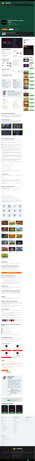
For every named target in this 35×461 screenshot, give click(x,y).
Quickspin (2, 226)
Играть (5, 29)
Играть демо (5, 230)
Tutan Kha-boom (31, 82)
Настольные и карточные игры (9, 207)
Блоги (14, 431)
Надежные (2, 423)
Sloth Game (30, 71)
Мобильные (15, 430)
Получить (31, 68)
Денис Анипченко (5, 95)
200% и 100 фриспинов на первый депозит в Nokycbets (31, 65)
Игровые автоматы (3, 424)
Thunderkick (30, 79)
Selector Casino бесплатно (12, 272)
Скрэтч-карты (14, 216)
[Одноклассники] (9, 372)
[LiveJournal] (7, 372)
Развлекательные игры (9, 216)
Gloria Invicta (30, 93)
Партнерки (27, 421)
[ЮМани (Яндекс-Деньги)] (9, 65)
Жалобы (15, 432)
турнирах (6, 287)
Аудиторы (15, 429)
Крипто (14, 421)
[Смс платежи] (10, 66)
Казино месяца (15, 425)
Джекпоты (2, 422)
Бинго (4, 216)
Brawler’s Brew (31, 104)
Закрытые (2, 421)
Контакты (2, 441)
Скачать (11, 370)
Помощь (2, 440)
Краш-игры (20, 216)
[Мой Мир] (8, 372)
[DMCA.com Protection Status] (17, 456)
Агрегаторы (15, 423)
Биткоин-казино (3, 430)
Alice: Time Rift (31, 86)
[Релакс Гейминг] (17, 53)
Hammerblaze (30, 100)
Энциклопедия (3, 431)
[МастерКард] (7, 65)
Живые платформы (16, 422)
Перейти (4, 370)
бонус (4, 279)
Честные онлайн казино (4, 425)
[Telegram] (10, 372)
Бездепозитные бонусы (4, 429)
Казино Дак (26, 47)
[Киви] (10, 65)
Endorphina (30, 72)
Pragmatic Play (3, 239)
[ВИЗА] (8, 65)
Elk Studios (3, 252)
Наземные (15, 424)
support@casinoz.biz (27, 0)
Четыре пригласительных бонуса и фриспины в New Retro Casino (31, 60)
